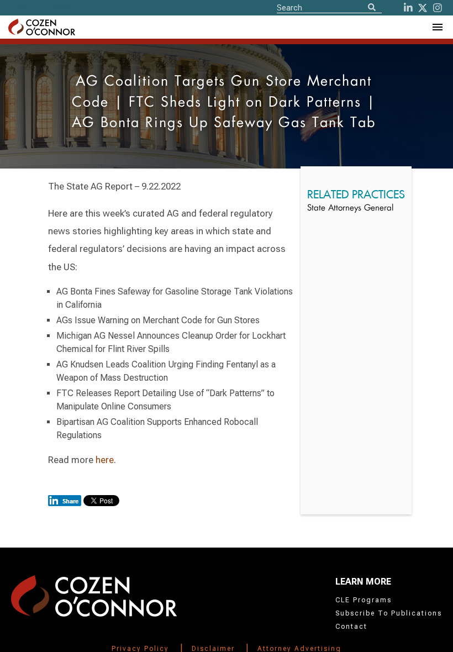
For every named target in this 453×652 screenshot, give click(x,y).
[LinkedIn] (408, 8)
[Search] (372, 8)
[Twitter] (423, 8)
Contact (351, 626)
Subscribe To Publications (388, 613)
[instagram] (437, 8)
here (105, 459)
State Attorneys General (350, 208)
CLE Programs (363, 600)
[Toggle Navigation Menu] (437, 27)
